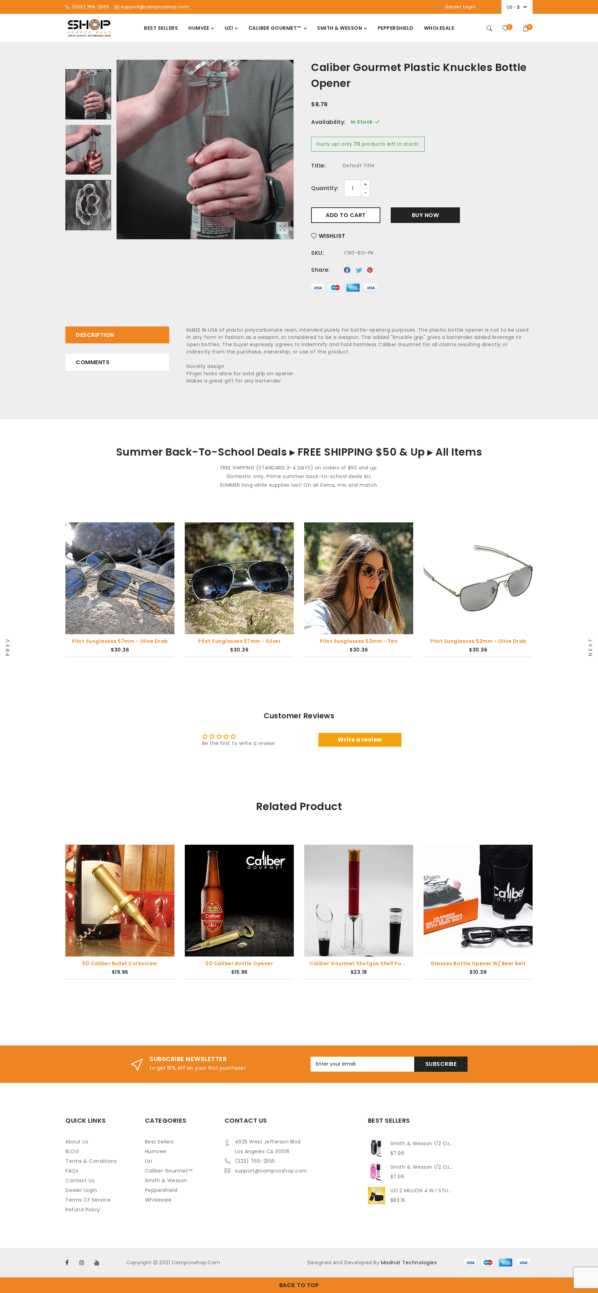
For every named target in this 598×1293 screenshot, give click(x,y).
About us (76, 1141)
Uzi (148, 1161)
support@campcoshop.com (271, 1170)
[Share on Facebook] (347, 270)
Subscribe (441, 1064)
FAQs (71, 1170)
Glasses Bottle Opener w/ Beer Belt (478, 963)
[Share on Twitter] (359, 270)
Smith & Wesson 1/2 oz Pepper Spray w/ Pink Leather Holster (421, 1167)
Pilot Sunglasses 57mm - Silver (120, 641)
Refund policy (82, 1209)
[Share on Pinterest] (370, 270)
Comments (92, 362)
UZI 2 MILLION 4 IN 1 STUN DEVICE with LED (421, 1190)
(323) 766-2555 (255, 1161)
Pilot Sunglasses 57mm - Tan (478, 641)
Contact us (79, 1180)
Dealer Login (460, 6)
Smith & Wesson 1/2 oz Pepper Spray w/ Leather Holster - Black (421, 1143)
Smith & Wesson (166, 1180)
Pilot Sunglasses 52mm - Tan (239, 641)
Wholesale (158, 1199)
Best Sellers (159, 1141)
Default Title (359, 165)
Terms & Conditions (91, 1161)
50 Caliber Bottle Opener (239, 963)
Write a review (360, 740)
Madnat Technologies (409, 1262)
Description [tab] (95, 335)
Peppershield (161, 1190)
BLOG (72, 1151)
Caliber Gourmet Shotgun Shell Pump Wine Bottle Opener (358, 963)
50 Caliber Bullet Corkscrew (119, 963)
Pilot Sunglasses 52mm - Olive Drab (359, 641)
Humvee (155, 1151)
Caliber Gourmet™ (169, 1170)
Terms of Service (87, 1199)
